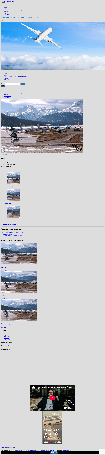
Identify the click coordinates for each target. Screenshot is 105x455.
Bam (70, 450)
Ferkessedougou (6, 324)
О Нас (5, 7)
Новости (6, 338)
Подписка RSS (8, 14)
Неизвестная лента (10, 447)
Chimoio (3, 267)
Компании (7, 336)
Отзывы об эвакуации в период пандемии (16, 10)
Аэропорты (4, 154)
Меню (2, 85)
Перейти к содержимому (8, 1)
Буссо (3, 295)
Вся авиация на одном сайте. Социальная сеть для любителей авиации (20, 17)
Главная (6, 5)
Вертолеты (7, 335)
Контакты (6, 11)
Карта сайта (7, 13)
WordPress (65, 450)
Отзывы (6, 8)
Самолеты (7, 339)
